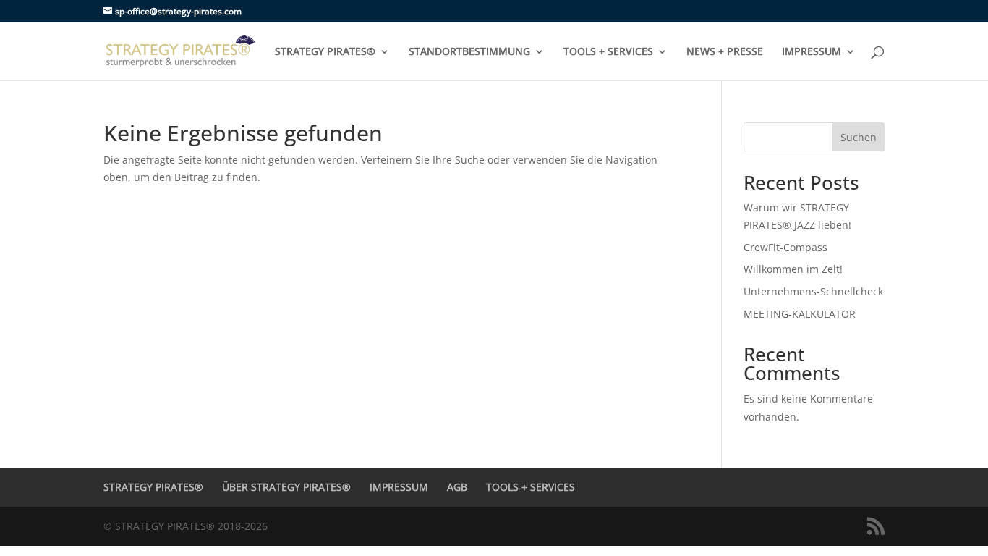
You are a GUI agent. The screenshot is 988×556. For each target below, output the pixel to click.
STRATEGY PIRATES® (325, 52)
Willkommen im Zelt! (793, 269)
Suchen (858, 137)
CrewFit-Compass (785, 247)
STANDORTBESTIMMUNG (469, 52)
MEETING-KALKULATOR (800, 314)
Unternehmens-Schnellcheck (813, 291)
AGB (457, 487)
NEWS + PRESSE (724, 52)
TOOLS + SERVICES (608, 52)
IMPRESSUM (811, 52)
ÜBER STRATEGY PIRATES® (286, 487)
